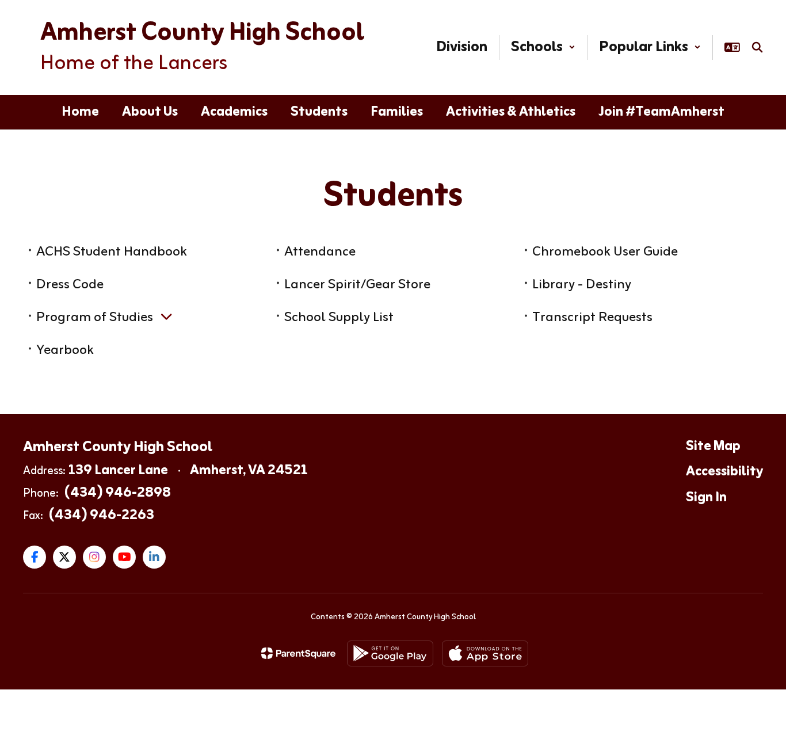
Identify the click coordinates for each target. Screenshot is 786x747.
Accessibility (724, 471)
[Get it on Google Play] (390, 653)
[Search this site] (757, 47)
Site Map (713, 446)
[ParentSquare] (298, 653)
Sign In (706, 497)
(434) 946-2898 (117, 493)
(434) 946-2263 (101, 515)
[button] (543, 47)
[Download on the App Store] (485, 653)
